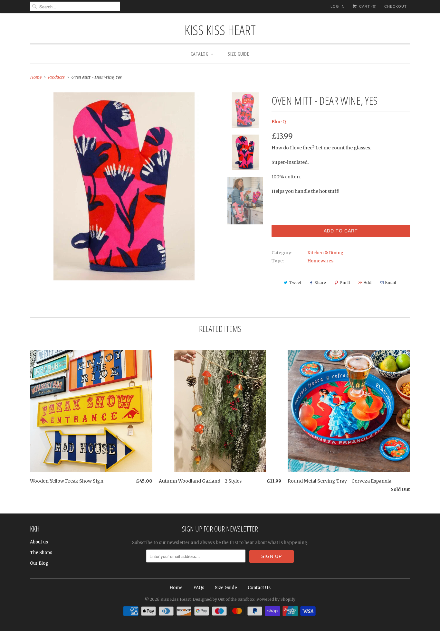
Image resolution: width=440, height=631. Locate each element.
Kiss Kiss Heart (220, 30)
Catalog (200, 54)
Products (56, 77)
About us (39, 542)
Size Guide (238, 54)
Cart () (367, 6)
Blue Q (279, 122)
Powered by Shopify (275, 599)
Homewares (320, 261)
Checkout (395, 6)
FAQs (198, 587)
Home (176, 587)
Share (320, 282)
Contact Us (259, 587)
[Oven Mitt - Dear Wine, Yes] (124, 186)
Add (367, 282)
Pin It (345, 282)
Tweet (295, 282)
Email (390, 282)
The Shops (41, 552)
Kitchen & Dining (325, 253)
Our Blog (39, 563)
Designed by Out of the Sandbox (223, 599)
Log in (337, 6)
